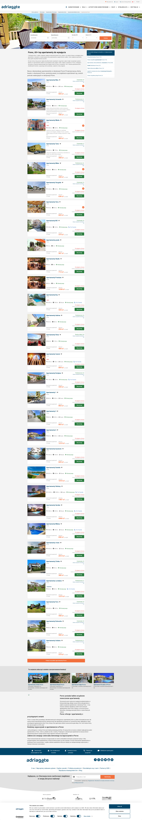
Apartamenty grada (52, 240)
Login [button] (116, 1)
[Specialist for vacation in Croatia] (38, 760)
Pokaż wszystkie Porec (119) (97, 59)
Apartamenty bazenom (54, 449)
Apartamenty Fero (52, 602)
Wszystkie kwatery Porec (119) (94, 57)
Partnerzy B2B (104, 768)
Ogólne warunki (62, 768)
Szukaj (105, 38)
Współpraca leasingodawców (68, 770)
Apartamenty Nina (52, 80)
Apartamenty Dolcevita (54, 621)
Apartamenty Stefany (53, 486)
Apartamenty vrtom (52, 543)
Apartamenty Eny (52, 295)
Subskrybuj (107, 777)
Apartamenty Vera (52, 202)
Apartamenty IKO (52, 221)
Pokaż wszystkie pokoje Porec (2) (95, 75)
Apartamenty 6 (51, 430)
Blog (80, 770)
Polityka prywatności (75, 768)
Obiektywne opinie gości (106, 750)
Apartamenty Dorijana (53, 373)
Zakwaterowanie (74, 7)
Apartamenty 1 (51, 392)
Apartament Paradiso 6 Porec (102, 684)
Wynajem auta (123, 7)
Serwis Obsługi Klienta (126, 1)
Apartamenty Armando (54, 99)
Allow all (119, 806)
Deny (119, 816)
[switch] (52, 816)
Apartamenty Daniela (53, 467)
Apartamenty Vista (52, 335)
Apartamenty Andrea (53, 315)
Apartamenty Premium (54, 277)
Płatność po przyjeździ (88, 751)
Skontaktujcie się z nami (90, 768)
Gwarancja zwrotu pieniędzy (72, 751)
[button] (133, 2)
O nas (33, 768)
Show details (87, 816)
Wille (84, 7)
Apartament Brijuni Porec (57, 684)
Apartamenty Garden (53, 505)
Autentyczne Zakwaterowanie (99, 7)
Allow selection (120, 811)
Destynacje (135, 7)
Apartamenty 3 (51, 411)
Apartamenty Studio (53, 259)
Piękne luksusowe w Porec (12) (95, 68)
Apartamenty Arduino (53, 640)
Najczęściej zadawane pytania (45, 768)
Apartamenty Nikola (52, 120)
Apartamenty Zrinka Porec (35, 684)
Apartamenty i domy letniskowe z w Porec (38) (100, 62)
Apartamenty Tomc (52, 144)
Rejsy (114, 7)
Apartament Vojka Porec (79, 684)
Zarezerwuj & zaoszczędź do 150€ (36, 751)
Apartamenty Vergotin (53, 182)
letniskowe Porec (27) (94, 65)
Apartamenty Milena (53, 524)
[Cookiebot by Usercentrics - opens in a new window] (19, 817)
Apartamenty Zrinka (53, 561)
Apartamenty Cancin (53, 354)
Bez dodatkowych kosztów (55, 751)
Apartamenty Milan (52, 163)
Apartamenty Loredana (54, 581)
